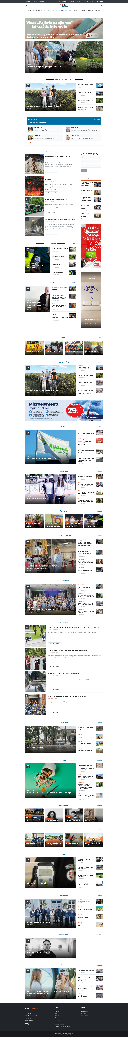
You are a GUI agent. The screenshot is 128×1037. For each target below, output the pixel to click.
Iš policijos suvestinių (32, 263)
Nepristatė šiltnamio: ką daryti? (86, 750)
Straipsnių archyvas (84, 1017)
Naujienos (29, 920)
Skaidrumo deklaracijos (59, 1024)
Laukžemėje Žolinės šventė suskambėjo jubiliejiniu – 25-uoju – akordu (86, 979)
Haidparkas (65, 13)
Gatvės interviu (78, 13)
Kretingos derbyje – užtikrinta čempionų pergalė (86, 207)
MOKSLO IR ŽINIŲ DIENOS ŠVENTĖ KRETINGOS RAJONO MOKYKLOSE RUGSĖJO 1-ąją (33, 525)
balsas (84, 170)
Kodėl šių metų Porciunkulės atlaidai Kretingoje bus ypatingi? (67, 650)
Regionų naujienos (56, 13)
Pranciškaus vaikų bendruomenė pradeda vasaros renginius (67, 696)
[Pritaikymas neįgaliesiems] (102, 1)
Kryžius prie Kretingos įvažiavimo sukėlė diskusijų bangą (87, 184)
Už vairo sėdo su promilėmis (37, 883)
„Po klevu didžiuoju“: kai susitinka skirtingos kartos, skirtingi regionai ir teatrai (59, 297)
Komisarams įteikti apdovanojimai (86, 901)
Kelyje (79, 857)
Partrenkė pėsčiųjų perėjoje (84, 743)
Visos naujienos (30, 10)
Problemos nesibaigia (35, 748)
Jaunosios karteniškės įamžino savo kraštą (43, 499)
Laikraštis (91, 1)
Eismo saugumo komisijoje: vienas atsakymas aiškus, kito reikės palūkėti (86, 885)
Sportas (48, 13)
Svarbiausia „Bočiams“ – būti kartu (40, 609)
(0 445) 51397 (29, 1015)
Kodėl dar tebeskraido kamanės (86, 100)
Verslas (45, 10)
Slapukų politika (58, 1022)
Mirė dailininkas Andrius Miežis (39, 953)
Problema (29, 745)
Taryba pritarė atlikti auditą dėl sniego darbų (60, 219)
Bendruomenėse (83, 10)
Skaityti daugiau (31, 142)
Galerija (71, 13)
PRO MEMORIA (30, 950)
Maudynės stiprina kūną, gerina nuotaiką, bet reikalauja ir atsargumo (86, 797)
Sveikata (50, 10)
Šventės (29, 989)
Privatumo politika (58, 1020)
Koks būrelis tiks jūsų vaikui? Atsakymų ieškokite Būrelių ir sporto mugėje (73, 525)
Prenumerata (85, 1)
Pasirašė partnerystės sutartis (39, 922)
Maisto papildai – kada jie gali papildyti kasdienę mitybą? (49, 793)
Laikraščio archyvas (84, 1011)
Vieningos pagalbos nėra (84, 736)
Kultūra (55, 10)
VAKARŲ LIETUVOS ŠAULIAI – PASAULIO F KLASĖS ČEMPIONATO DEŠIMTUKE (85, 553)
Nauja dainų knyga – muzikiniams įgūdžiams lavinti (35, 305)
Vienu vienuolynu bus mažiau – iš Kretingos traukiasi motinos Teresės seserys (72, 627)
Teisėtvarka (97, 10)
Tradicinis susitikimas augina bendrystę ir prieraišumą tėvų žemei (85, 587)
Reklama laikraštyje (84, 1015)
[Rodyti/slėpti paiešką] (101, 6)
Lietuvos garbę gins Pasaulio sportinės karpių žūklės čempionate (92, 352)
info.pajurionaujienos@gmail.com (31, 1017)
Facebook (57, 1011)
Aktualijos (38, 10)
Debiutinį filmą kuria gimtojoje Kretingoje (44, 67)
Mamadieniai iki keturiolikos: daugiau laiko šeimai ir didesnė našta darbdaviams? (85, 571)
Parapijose (90, 10)
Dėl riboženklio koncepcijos (53, 820)
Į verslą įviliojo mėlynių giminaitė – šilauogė (44, 106)
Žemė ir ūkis (68, 10)
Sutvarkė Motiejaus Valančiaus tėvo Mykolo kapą (63, 673)
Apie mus (59, 1)
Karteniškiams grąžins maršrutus (56, 199)
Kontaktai (64, 1)
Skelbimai (79, 1)
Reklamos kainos (71, 1)
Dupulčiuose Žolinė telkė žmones (86, 970)
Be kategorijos (30, 790)
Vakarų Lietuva (81, 559)
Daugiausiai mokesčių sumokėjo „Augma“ (42, 459)
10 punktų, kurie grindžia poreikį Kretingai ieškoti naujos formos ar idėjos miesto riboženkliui (74, 819)
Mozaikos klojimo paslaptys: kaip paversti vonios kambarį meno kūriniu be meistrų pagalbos (86, 392)
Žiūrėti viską (97, 119)
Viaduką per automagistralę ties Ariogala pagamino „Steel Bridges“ (86, 460)
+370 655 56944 (35, 1015)
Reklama (56, 1017)
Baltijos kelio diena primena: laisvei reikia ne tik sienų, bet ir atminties (59, 307)
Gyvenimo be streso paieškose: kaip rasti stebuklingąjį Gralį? (86, 199)
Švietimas (61, 10)
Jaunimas (75, 10)
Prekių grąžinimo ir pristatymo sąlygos (62, 1026)
